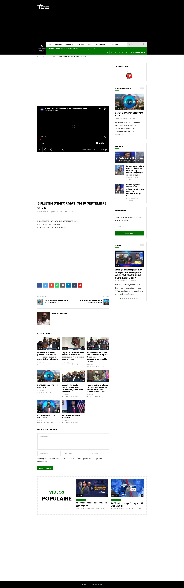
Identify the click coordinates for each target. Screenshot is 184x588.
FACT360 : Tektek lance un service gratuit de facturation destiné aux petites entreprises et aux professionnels (85, 49)
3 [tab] (124, 298)
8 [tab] (134, 298)
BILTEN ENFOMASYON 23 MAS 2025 (47, 386)
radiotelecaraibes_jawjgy (86, 508)
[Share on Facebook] (39, 285)
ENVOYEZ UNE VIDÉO (138, 52)
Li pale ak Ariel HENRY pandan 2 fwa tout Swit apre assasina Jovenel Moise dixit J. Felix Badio (47, 355)
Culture (58, 44)
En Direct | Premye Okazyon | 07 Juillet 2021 (127, 504)
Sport (90, 44)
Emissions (46, 57)
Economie (69, 44)
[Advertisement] (112, 21)
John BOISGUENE (44, 212)
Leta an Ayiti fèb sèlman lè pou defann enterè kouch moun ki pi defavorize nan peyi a (135, 190)
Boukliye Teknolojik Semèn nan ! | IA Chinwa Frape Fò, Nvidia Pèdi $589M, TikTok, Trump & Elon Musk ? (128, 273)
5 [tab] (128, 298)
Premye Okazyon (80, 500)
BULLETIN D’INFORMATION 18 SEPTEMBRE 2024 (56, 301)
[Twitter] (107, 52)
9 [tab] (136, 298)
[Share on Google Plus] (51, 285)
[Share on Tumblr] (74, 285)
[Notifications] (123, 52)
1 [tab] (120, 298)
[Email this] (62, 285)
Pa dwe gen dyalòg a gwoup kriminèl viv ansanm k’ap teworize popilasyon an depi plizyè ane (135, 170)
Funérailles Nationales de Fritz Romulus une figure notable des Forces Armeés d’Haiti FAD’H (97, 388)
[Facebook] (104, 52)
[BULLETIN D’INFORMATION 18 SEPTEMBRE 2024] (40, 302)
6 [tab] (130, 298)
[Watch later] (119, 52)
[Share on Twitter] (45, 285)
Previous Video (41, 296)
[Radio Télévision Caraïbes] (43, 6)
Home (39, 57)
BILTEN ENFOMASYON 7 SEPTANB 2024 (47, 416)
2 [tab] (122, 298)
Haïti (49, 44)
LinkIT (101, 584)
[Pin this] (80, 285)
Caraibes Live (101, 44)
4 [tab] (126, 298)
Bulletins (54, 57)
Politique (80, 44)
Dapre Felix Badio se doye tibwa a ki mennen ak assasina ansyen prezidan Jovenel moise (73, 355)
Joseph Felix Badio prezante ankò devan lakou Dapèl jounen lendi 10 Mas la (72, 388)
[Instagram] (115, 52)
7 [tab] (132, 298)
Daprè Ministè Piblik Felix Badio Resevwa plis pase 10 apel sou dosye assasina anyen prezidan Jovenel (97, 356)
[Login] (127, 52)
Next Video (106, 296)
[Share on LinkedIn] (68, 285)
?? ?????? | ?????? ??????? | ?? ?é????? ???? (91, 504)
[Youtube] (111, 52)
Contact (114, 44)
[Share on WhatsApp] (57, 285)
